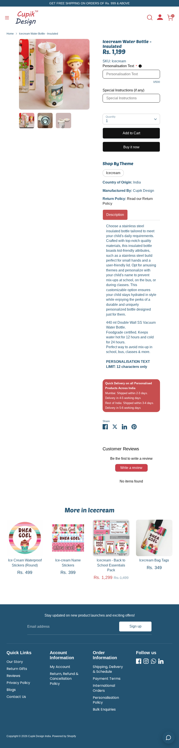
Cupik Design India (39, 736)
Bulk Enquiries (104, 709)
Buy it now (131, 147)
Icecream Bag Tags (154, 560)
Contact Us (16, 696)
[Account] (160, 19)
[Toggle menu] (7, 17)
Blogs (11, 689)
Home (10, 33)
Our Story (15, 661)
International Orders (104, 688)
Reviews (13, 675)
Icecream (113, 173)
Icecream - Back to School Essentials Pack (111, 565)
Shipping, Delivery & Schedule (108, 669)
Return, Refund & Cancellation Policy (64, 678)
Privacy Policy (18, 682)
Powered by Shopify (64, 736)
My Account (60, 666)
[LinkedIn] (161, 661)
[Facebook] (138, 661)
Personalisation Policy (106, 700)
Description (115, 215)
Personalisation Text (120, 66)
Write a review (131, 468)
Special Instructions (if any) (123, 90)
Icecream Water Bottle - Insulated (38, 33)
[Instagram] (146, 661)
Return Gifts (17, 668)
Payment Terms (106, 678)
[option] (54, 76)
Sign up (135, 626)
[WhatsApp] (153, 661)
